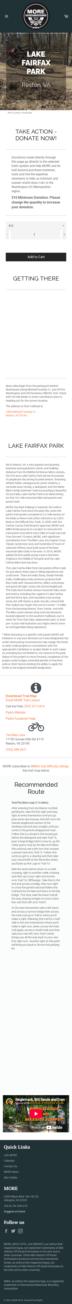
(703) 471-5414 (34, 706)
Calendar (9, 1160)
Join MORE (10, 1155)
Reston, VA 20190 (16, 415)
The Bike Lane (15, 735)
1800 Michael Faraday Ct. (21, 411)
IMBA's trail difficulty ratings (50, 766)
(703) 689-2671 (16, 749)
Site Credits (10, 1177)
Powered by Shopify (33, 1300)
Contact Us (10, 1166)
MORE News (11, 1171)
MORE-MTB (17, 1300)
